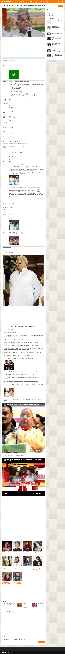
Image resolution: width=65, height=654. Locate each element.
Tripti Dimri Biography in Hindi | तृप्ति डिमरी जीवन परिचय (27, 567)
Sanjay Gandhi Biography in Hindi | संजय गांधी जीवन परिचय (57, 32)
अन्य (27, 1)
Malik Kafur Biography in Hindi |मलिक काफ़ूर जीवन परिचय (6, 553)
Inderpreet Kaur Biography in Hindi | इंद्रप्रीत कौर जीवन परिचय (57, 22)
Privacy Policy (51, 15)
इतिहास (54, 1)
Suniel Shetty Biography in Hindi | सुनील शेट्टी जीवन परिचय (17, 568)
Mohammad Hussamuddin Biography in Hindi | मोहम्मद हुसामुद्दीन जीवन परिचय (37, 568)
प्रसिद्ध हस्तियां (48, 1)
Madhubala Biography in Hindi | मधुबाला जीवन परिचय (6, 567)
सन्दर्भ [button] (3, 591)
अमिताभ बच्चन (11, 203)
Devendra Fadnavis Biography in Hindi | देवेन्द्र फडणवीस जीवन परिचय (57, 27)
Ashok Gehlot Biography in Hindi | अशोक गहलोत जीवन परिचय (17, 553)
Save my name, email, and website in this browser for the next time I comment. (19, 639)
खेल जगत (42, 1)
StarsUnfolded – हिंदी (5, 652)
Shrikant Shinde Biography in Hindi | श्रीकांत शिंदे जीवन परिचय (57, 56)
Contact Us (50, 13)
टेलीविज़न (31, 1)
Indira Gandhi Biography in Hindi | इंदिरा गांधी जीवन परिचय (37, 552)
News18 (6, 594)
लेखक (58, 1)
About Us (50, 12)
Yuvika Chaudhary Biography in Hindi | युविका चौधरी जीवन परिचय (6, 583)
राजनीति (37, 1)
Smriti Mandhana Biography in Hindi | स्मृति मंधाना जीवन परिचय (27, 553)
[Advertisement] (23, 47)
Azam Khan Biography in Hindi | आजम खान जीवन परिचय (56, 44)
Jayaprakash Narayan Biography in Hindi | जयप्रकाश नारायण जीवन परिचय (57, 50)
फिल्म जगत (22, 1)
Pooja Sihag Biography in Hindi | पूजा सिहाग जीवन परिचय (17, 583)
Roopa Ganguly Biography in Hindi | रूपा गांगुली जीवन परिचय (57, 39)
